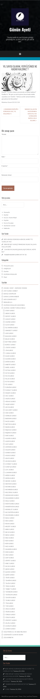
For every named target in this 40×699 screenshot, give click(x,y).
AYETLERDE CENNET (11, 291)
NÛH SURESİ (9, 541)
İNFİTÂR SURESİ (10, 424)
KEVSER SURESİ (10, 461)
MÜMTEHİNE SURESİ (12, 504)
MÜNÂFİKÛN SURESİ (12, 506)
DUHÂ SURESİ (10, 356)
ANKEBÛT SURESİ (11, 330)
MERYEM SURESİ (10, 484)
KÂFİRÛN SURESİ (11, 447)
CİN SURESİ (9, 350)
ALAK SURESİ (9, 325)
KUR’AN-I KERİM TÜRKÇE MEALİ (14, 308)
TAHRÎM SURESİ (10, 580)
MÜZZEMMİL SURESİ (12, 515)
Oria (24, 696)
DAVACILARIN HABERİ (11, 296)
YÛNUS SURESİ (10, 614)
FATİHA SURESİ (10, 370)
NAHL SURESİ (9, 518)
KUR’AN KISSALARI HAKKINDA (14, 305)
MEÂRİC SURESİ (10, 481)
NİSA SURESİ (9, 538)
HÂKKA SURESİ (10, 401)
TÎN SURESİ (9, 603)
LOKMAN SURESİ (11, 472)
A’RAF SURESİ (9, 310)
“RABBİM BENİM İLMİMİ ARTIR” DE (15, 254)
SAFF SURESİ (9, 558)
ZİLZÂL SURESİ (10, 623)
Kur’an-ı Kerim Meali (10, 217)
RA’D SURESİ (9, 546)
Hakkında (7, 228)
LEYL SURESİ (9, 469)
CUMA (7, 689)
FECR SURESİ (9, 376)
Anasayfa (7, 212)
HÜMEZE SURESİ (10, 416)
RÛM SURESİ (9, 552)
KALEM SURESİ (10, 450)
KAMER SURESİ (10, 452)
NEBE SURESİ (9, 529)
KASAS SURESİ (10, 455)
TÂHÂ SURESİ (9, 577)
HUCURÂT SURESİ (11, 410)
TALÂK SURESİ (10, 583)
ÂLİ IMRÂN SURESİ (11, 327)
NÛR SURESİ (9, 543)
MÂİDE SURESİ (10, 475)
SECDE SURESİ (10, 566)
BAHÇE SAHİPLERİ (10, 294)
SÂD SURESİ (9, 555)
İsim (3, 157)
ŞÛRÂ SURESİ (9, 575)
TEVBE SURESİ (10, 600)
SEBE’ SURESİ (9, 563)
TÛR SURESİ (9, 606)
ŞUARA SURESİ (10, 572)
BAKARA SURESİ (10, 336)
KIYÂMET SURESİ (11, 464)
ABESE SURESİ (10, 313)
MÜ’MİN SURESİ (10, 487)
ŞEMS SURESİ (9, 569)
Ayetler (6, 215)
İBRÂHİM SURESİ (10, 418)
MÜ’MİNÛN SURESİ (11, 489)
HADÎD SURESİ (10, 398)
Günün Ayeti (20, 29)
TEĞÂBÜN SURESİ (11, 592)
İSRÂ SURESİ (9, 435)
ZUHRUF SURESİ (10, 626)
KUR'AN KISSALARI (10, 274)
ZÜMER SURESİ (10, 629)
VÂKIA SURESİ (10, 609)
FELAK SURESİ (10, 379)
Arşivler (6, 220)
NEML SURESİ (9, 535)
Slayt (5, 277)
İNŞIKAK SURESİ (10, 430)
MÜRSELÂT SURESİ (11, 509)
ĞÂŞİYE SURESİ (10, 393)
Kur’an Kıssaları (9, 223)
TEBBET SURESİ (10, 589)
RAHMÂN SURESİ (11, 549)
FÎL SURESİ (8, 384)
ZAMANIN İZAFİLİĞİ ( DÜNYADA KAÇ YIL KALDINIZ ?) (10, 111)
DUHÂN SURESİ (10, 359)
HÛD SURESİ (9, 413)
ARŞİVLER (7, 268)
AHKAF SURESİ (10, 319)
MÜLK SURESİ (9, 501)
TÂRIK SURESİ (10, 586)
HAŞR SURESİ (9, 404)
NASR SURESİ (9, 523)
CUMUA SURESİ (10, 353)
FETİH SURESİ (9, 381)
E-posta (5, 166)
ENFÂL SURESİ (10, 367)
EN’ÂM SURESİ (10, 362)
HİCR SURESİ (9, 407)
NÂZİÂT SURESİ (10, 526)
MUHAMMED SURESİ (12, 498)
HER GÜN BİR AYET (10, 299)
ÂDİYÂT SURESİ (10, 316)
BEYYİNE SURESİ (10, 342)
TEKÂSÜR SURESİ (11, 595)
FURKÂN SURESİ (10, 387)
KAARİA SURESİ (10, 438)
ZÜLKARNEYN (8, 637)
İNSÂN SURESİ (10, 427)
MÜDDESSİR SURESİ (12, 495)
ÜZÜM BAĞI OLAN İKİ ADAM (13, 634)
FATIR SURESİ (9, 373)
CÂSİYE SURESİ (10, 347)
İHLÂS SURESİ (9, 421)
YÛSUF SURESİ (10, 617)
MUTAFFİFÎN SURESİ (12, 512)
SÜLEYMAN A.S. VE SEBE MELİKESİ (15, 632)
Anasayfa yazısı (9, 266)
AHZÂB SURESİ (10, 322)
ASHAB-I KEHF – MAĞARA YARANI (15, 288)
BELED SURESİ (10, 339)
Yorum (4, 134)
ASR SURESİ (9, 333)
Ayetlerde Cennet (9, 225)
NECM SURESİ (10, 532)
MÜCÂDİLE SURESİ (11, 492)
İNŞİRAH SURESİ (10, 433)
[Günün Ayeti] (20, 17)
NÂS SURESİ (9, 521)
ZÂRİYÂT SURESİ (11, 620)
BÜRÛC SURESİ (10, 344)
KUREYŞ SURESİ (10, 467)
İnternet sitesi (6, 175)
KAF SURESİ (9, 444)
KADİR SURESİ (10, 441)
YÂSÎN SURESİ (10, 612)
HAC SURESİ (9, 396)
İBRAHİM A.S (8, 302)
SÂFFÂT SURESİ (10, 560)
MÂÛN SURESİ (10, 478)
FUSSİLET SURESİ (11, 390)
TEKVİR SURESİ (10, 597)
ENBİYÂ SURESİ (10, 364)
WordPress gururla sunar (10, 696)
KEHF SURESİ (9, 458)
